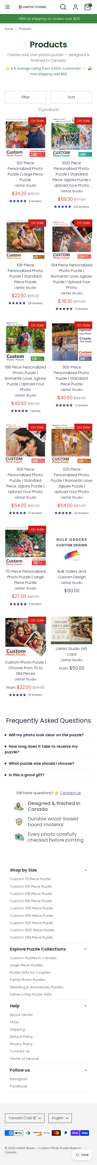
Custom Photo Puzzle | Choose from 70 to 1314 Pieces (25, 668)
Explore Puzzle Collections (38, 949)
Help (15, 1006)
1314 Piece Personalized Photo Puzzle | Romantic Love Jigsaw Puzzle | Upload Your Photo (71, 276)
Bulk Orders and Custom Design (71, 574)
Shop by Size (23, 870)
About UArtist (21, 1014)
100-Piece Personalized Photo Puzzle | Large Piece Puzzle (25, 171)
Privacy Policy (21, 1043)
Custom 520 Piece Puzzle (31, 922)
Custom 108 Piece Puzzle (31, 893)
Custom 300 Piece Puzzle (31, 908)
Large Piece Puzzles (26, 965)
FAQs (14, 1021)
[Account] (75, 5)
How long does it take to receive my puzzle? (41, 749)
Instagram (19, 1078)
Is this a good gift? (26, 775)
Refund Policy (21, 1036)
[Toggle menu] (5, 7)
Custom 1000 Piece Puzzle (32, 930)
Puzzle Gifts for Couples (30, 972)
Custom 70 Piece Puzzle (30, 878)
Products (25, 29)
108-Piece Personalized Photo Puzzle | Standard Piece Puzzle (25, 273)
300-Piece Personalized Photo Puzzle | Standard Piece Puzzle (71, 376)
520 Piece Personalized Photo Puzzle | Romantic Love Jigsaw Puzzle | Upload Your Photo (71, 480)
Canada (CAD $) (22, 1118)
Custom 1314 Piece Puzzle (31, 937)
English (58, 1118)
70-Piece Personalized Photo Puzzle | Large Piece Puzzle (25, 577)
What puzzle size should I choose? (41, 763)
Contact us (70, 793)
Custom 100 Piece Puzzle (31, 886)
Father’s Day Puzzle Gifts (31, 994)
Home (9, 29)
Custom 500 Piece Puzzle (31, 915)
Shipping (17, 1029)
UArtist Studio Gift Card (71, 651)
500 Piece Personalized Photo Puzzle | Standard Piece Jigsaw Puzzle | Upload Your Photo (25, 480)
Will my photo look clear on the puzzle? (46, 735)
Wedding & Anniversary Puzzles (36, 987)
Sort (71, 97)
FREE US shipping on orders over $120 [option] (48, 18)
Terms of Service (24, 1058)
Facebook (18, 1086)
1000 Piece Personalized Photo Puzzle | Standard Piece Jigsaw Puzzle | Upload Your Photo (72, 174)
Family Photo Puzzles (27, 979)
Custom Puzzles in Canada (33, 957)
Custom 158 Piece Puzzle (31, 900)
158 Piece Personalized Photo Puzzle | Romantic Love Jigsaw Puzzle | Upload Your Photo (25, 378)
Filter (26, 97)
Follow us (20, 1070)
